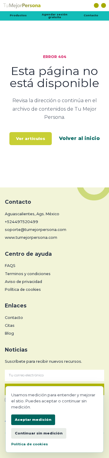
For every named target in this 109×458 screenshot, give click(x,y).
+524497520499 (21, 221)
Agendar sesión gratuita (55, 16)
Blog (9, 333)
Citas (10, 325)
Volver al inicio (79, 138)
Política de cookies (23, 289)
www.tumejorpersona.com (31, 237)
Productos (18, 15)
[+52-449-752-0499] (103, 5)
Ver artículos (30, 138)
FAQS (10, 265)
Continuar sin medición (39, 433)
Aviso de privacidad (23, 281)
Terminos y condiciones (28, 273)
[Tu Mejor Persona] (54, 6)
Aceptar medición (33, 419)
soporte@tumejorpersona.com (35, 229)
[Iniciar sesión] (96, 5)
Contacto (91, 15)
